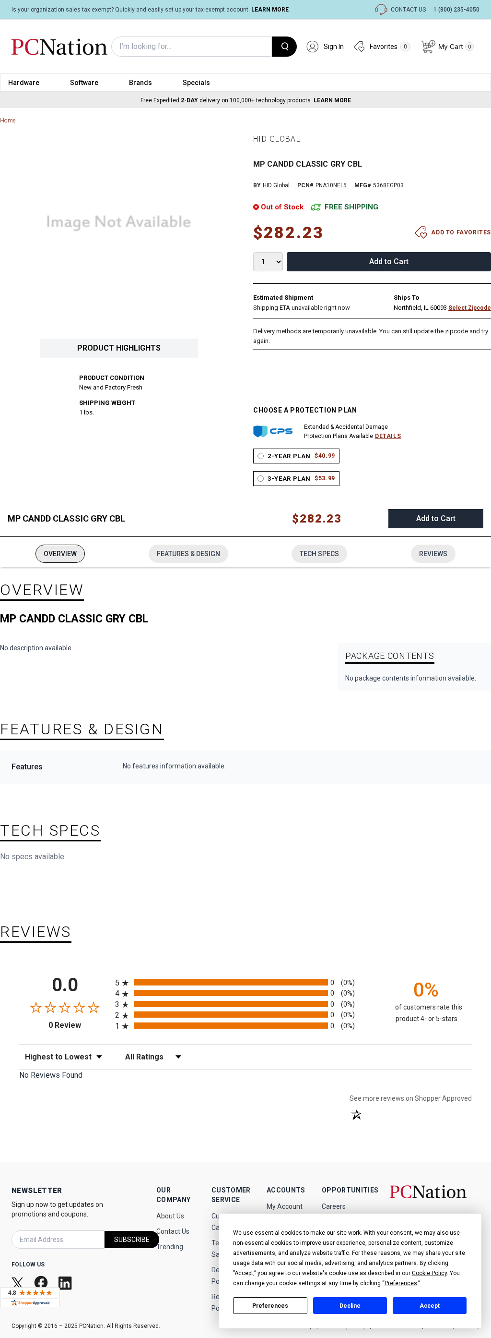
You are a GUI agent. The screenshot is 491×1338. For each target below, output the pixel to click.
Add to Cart (389, 261)
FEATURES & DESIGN (188, 554)
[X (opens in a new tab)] (18, 1282)
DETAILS (388, 436)
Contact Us (172, 1231)
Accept (430, 1305)
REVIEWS (433, 554)
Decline (350, 1305)
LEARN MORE (270, 9)
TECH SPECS (319, 554)
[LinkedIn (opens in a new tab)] (66, 1283)
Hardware (23, 82)
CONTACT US (408, 9)
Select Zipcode (469, 307)
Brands (140, 82)
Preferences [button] (401, 1283)
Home (7, 120)
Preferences (270, 1305)
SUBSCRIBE (132, 1239)
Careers (334, 1206)
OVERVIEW (60, 554)
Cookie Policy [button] (429, 1273)
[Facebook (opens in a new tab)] (42, 1282)
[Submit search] (284, 46)
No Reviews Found (50, 1075)
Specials (196, 82)
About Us (170, 1216)
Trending (169, 1247)
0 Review (79, 1025)
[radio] (245, 982)
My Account (285, 1206)
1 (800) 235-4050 (456, 9)
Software (84, 82)
